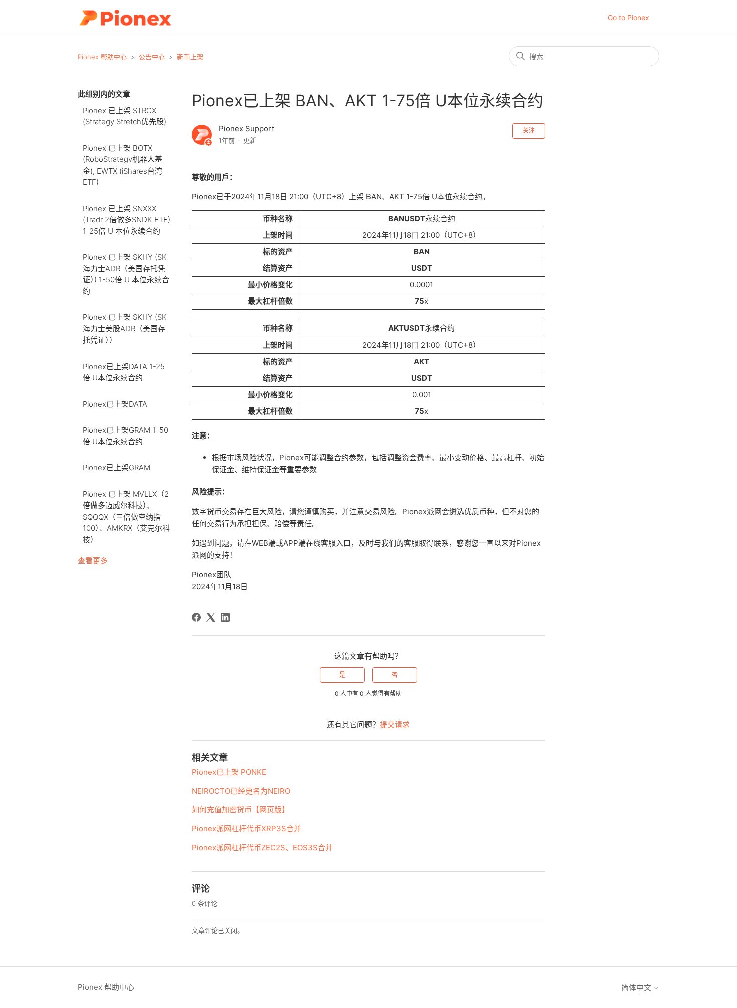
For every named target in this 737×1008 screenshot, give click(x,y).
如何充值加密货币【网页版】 (240, 809)
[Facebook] (196, 617)
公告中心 (152, 57)
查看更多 (93, 560)
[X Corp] (210, 617)
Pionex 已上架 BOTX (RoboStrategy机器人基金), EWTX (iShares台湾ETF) (122, 165)
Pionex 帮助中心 (102, 57)
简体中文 (637, 987)
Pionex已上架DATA (115, 404)
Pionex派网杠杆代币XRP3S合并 (246, 828)
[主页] (125, 18)
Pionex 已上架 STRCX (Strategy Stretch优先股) (124, 116)
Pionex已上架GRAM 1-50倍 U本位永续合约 (125, 435)
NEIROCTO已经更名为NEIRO (241, 791)
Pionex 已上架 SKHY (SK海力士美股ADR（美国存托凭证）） (125, 328)
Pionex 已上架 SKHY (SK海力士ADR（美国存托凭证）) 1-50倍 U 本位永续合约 (126, 274)
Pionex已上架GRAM (116, 467)
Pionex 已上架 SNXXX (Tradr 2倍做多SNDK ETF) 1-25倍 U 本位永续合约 (126, 220)
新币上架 (190, 57)
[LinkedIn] (225, 617)
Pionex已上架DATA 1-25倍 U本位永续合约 (124, 372)
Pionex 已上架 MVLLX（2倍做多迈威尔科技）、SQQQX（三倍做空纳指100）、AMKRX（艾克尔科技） (126, 516)
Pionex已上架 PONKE (229, 772)
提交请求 (395, 724)
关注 (529, 130)
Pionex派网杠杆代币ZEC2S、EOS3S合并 (262, 847)
